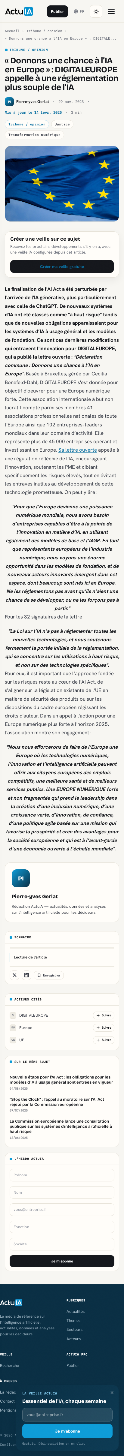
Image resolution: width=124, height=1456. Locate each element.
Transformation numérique (34, 135)
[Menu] (111, 11)
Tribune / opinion (44, 31)
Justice (62, 124)
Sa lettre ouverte (77, 450)
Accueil (12, 31)
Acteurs (74, 1338)
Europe (22, 1027)
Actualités (76, 1311)
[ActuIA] (19, 11)
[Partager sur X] (14, 975)
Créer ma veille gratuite (62, 266)
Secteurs (74, 1329)
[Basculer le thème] (96, 11)
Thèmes (73, 1320)
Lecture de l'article (30, 957)
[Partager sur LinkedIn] (26, 975)
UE (18, 1039)
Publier (57, 11)
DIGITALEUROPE (30, 1015)
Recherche (9, 1365)
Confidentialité (16, 1444)
